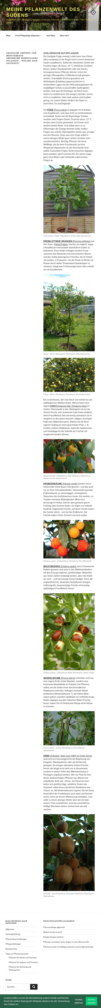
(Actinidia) (51, 756)
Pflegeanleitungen (13, 944)
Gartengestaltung (13, 934)
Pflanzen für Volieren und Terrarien (23, 962)
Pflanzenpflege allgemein (54, 927)
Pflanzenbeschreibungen (16, 939)
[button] (19, 1004)
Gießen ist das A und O (52, 932)
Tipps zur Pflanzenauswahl (17, 954)
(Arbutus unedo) (60, 484)
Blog (8, 35)
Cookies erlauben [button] (91, 1001)
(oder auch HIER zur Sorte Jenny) (76, 756)
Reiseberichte (11, 949)
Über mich (64, 35)
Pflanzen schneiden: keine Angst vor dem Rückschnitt (66, 942)
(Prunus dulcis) (59, 678)
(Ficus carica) (57, 110)
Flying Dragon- (61, 244)
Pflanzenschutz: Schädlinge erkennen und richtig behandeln (68, 947)
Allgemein (10, 929)
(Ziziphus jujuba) (59, 566)
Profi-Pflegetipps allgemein (27, 35)
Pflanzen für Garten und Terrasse (23, 957)
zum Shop (50, 35)
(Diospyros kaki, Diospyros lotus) (68, 406)
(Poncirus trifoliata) (66, 241)
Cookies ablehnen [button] (79, 1001)
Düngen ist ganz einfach (53, 937)
